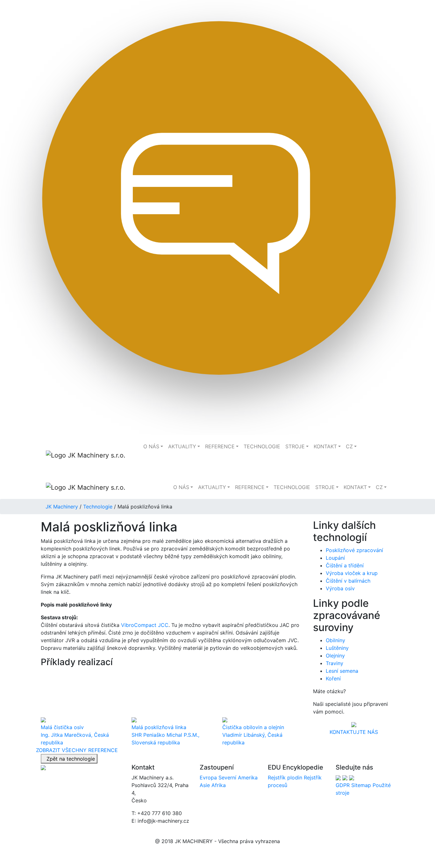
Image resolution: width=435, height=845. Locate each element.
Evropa (208, 777)
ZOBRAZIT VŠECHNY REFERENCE (77, 750)
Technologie (97, 506)
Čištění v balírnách (348, 581)
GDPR (343, 785)
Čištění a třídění (345, 565)
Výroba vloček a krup (352, 573)
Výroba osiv (340, 588)
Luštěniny (337, 648)
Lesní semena (342, 671)
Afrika (218, 785)
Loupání (335, 558)
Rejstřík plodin (285, 777)
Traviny (334, 663)
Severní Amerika (238, 777)
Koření (333, 678)
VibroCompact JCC (144, 625)
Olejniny (335, 655)
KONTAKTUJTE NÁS (354, 732)
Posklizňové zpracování (354, 550)
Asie (205, 785)
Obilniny (335, 640)
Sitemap (361, 785)
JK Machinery (62, 506)
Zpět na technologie (69, 759)
